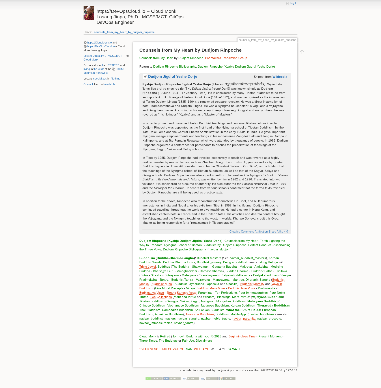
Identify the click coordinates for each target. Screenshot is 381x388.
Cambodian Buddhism (177, 310)
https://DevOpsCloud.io (101, 46)
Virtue (245, 297)
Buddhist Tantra (182, 279)
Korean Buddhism (243, 305)
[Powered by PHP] (172, 378)
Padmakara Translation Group (226, 58)
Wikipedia (280, 76)
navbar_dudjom (219, 249)
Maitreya (246, 266)
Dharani (251, 279)
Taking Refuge (268, 262)
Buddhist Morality (252, 284)
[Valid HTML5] (190, 378)
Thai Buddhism (149, 310)
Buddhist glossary (209, 262)
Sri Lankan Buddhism (209, 310)
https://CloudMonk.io (99, 42)
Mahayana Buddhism (263, 301)
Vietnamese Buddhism (183, 305)
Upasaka (213, 284)
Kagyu (194, 301)
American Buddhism (169, 314)
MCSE (112, 55)
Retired (165, 336)
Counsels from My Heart (156, 58)
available (109, 84)
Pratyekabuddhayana (235, 275)
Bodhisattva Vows (151, 292)
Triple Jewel (147, 266)
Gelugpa (172, 301)
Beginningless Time (242, 336)
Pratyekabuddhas (265, 275)
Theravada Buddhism (273, 305)
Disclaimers (204, 340)
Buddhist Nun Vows (241, 288)
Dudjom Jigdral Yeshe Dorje (172, 76)
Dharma (175, 258)
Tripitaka (281, 271)
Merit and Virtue (185, 297)
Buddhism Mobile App (231, 314)
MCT (119, 55)
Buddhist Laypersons (189, 284)
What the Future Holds (243, 310)
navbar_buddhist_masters (248, 258)
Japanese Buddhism (214, 305)
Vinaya (285, 275)
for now (177, 336)
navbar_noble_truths (215, 318)
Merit (235, 297)
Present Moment (270, 336)
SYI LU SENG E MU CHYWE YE (161, 349)
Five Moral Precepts (169, 288)
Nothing (115, 78)
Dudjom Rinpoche (190, 58)
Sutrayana (171, 275)
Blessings (223, 297)
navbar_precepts (269, 318)
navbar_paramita (244, 318)
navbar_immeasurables (155, 323)
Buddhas (164, 266)
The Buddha (180, 266)
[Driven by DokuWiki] (227, 378)
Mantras (238, 279)
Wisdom (208, 297)
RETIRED (114, 65)
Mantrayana (221, 279)
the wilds (98, 69)
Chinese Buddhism (152, 305)
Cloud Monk (91, 59)
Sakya (184, 301)
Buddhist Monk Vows (210, 288)
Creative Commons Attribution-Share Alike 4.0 (259, 231)
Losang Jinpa (92, 55)
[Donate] (154, 378)
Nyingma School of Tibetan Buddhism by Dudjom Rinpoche (205, 245)
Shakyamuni (200, 266)
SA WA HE (235, 349)
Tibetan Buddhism (151, 301)
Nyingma (207, 301)
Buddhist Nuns (161, 284)
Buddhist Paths (261, 271)
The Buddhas (168, 340)
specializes (100, 78)
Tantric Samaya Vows (181, 292)
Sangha (188, 258)
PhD (103, 55)
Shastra (156, 275)
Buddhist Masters (209, 258)
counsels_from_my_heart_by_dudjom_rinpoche (124, 32)
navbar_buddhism (261, 314)
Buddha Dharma (237, 271)
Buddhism (147, 258)
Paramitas (205, 292)
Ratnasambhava (211, 271)
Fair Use (188, 340)
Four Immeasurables (253, 292)
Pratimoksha (148, 279)
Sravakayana (208, 275)
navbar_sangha (188, 318)
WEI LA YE (201, 349)
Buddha (163, 258)
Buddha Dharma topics (179, 262)
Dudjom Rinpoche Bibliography (174, 66)
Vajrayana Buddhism (267, 297)
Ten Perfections (226, 292)
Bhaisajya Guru (163, 271)
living (87, 69)
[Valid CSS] (209, 378)
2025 (217, 336)
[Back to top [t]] (302, 51)
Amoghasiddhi (187, 271)
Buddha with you (197, 336)
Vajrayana (203, 279)
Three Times (148, 340)
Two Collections (161, 297)
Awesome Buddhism (199, 314)
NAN (189, 349)
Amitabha (261, 266)
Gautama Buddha (224, 266)
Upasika (231, 284)
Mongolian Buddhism (231, 301)
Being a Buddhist (235, 262)
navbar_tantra (184, 323)
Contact (88, 84)
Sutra (144, 275)
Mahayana (189, 275)
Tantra (164, 279)
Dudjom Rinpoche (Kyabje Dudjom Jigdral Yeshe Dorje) (236, 66)
